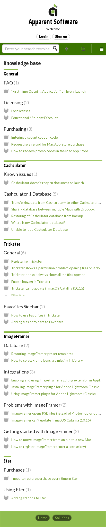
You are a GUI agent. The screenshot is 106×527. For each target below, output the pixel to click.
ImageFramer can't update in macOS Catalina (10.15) (51, 420)
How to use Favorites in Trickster (36, 315)
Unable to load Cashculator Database (39, 229)
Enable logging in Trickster (30, 282)
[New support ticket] (67, 48)
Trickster (12, 244)
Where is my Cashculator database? (38, 223)
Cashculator (15, 165)
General (11, 74)
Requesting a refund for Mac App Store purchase (47, 144)
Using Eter (16, 489)
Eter (7, 461)
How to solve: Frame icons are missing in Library (47, 360)
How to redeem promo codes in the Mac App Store (49, 151)
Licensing (16, 102)
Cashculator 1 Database (30, 194)
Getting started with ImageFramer (40, 431)
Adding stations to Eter (28, 498)
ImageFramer (16, 336)
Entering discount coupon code (34, 137)
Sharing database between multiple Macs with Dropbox (53, 209)
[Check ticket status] (83, 48)
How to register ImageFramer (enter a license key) (48, 447)
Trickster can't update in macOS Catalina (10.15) (47, 288)
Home (42, 518)
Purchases (16, 470)
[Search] (56, 48)
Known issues (20, 174)
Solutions (62, 518)
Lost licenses (20, 111)
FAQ (10, 82)
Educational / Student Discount (34, 118)
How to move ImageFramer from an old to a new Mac (51, 440)
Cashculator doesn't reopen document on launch (47, 183)
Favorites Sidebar (23, 306)
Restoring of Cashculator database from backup (47, 216)
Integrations (18, 372)
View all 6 (18, 295)
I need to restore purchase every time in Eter (44, 478)
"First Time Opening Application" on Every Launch (48, 91)
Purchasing (17, 129)
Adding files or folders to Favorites (37, 322)
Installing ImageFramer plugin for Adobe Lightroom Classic (55, 387)
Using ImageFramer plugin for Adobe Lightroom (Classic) (53, 394)
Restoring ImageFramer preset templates (42, 354)
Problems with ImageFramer (34, 405)
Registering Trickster (26, 261)
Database (16, 345)
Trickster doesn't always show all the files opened (48, 275)
